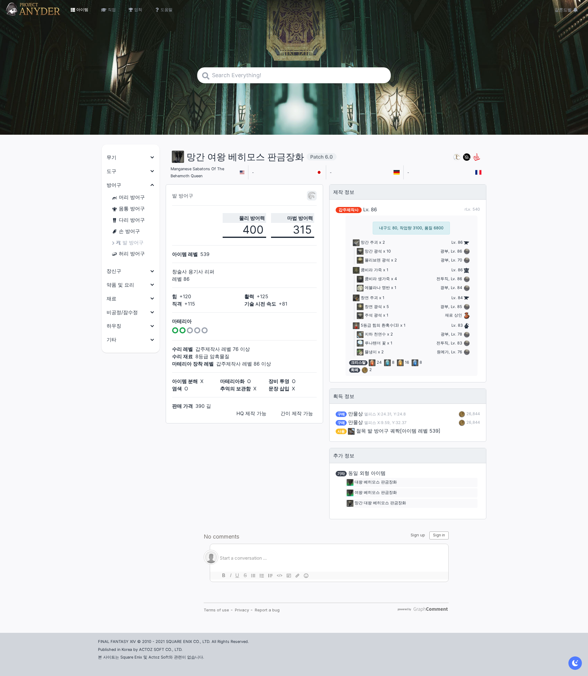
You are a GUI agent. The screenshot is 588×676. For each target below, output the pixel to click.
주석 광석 (373, 315)
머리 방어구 (132, 197)
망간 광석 (373, 251)
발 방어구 (133, 242)
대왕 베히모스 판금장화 (376, 482)
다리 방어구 (132, 220)
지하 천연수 (375, 334)
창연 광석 (373, 306)
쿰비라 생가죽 (377, 278)
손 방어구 (129, 231)
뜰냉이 (371, 352)
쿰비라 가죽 (371, 270)
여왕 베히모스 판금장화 (376, 492)
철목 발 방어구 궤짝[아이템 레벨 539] (398, 431)
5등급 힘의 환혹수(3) (380, 325)
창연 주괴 (369, 297)
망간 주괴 (369, 242)
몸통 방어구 (132, 208)
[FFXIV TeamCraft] (457, 156)
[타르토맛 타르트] (466, 156)
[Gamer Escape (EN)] (476, 156)
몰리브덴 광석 (377, 260)
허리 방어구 (132, 253)
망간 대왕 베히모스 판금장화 (380, 503)
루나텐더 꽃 (375, 343)
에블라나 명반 (377, 287)
